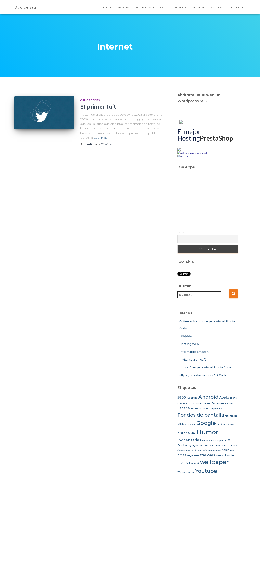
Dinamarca (218, 403)
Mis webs (123, 7)
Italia (213, 440)
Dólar (230, 403)
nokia (225, 450)
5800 (181, 397)
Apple (224, 397)
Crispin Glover (194, 403)
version (181, 463)
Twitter (229, 455)
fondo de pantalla (213, 408)
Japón (220, 440)
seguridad (193, 455)
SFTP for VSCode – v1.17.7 (152, 7)
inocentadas (189, 440)
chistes (181, 403)
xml (192, 472)
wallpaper (214, 462)
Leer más (100, 137)
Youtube (206, 471)
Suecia (220, 455)
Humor (207, 432)
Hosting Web (189, 344)
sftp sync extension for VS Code (202, 375)
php (232, 450)
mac (201, 445)
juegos (194, 445)
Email (181, 232)
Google (206, 423)
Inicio (107, 7)
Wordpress (183, 472)
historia (183, 433)
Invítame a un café (192, 359)
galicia (192, 424)
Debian (207, 403)
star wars (207, 455)
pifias (181, 455)
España (183, 408)
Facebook (196, 408)
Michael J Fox (212, 445)
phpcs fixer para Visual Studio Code (205, 367)
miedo (224, 445)
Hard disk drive (225, 424)
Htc (193, 433)
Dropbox (185, 336)
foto (227, 416)
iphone (206, 440)
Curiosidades (90, 100)
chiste (233, 398)
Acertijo (192, 397)
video (192, 462)
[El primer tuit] (44, 112)
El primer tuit (98, 107)
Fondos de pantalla (189, 7)
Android (208, 397)
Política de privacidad (226, 7)
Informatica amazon (194, 352)
